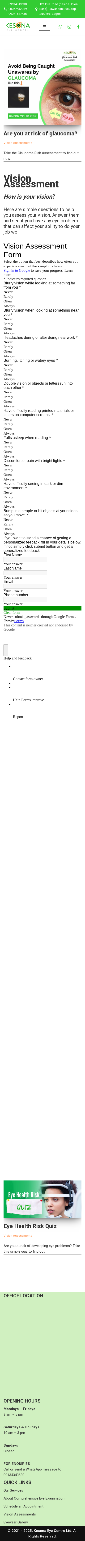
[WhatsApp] (60, 26)
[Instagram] (69, 26)
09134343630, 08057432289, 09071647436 (17, 8)
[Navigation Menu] (44, 27)
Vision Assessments (18, 143)
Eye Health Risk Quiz (30, 1226)
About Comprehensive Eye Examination (34, 1498)
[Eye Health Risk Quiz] (42, 1199)
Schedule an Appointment (23, 1506)
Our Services (13, 1490)
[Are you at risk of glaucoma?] (42, 87)
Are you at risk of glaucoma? (40, 133)
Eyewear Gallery (16, 1522)
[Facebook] (78, 26)
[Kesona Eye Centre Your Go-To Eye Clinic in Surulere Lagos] (18, 26)
